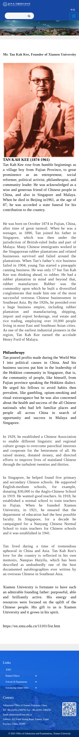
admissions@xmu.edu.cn (20, 714)
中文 (73, 9)
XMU (8, 669)
